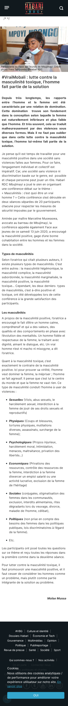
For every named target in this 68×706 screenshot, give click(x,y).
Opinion (51, 640)
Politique (20, 645)
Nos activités (46, 660)
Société (44, 650)
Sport (57, 650)
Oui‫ (35, 695)
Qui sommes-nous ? (21, 660)
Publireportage (39, 645)
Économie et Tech (44, 635)
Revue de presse (14, 650)
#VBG (18, 631)
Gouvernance (15, 640)
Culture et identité (37, 631)
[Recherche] (61, 8)
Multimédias (35, 640)
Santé (32, 650)
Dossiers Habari (18, 635)
